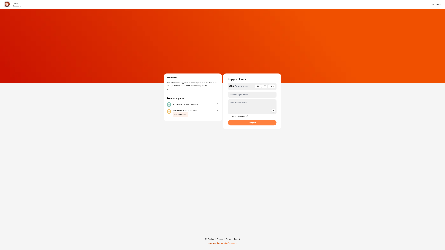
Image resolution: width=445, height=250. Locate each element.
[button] (433, 4)
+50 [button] (264, 86)
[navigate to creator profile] (7, 4)
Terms (228, 239)
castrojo (179, 104)
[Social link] (168, 90)
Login (438, 4)
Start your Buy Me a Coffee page (221, 243)
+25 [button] (257, 86)
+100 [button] (272, 86)
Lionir (16, 3)
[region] (252, 101)
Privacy (220, 239)
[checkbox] (237, 116)
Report (237, 239)
